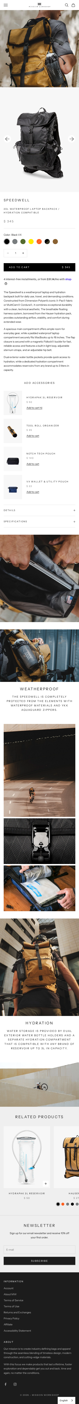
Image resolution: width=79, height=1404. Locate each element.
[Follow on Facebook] (5, 1384)
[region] (39, 139)
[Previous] (7, 139)
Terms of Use (11, 1306)
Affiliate (8, 1324)
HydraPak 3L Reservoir (44, 397)
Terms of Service (13, 1300)
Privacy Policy (11, 1318)
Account (8, 1288)
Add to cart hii (34, 407)
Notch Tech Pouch (41, 453)
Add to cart (32, 435)
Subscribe (39, 1260)
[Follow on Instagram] (15, 1384)
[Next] (71, 139)
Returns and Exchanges (17, 1312)
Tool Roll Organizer (42, 425)
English (64, 1400)
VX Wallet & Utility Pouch (47, 481)
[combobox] (66, 1400)
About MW (10, 1294)
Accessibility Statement (17, 1330)
